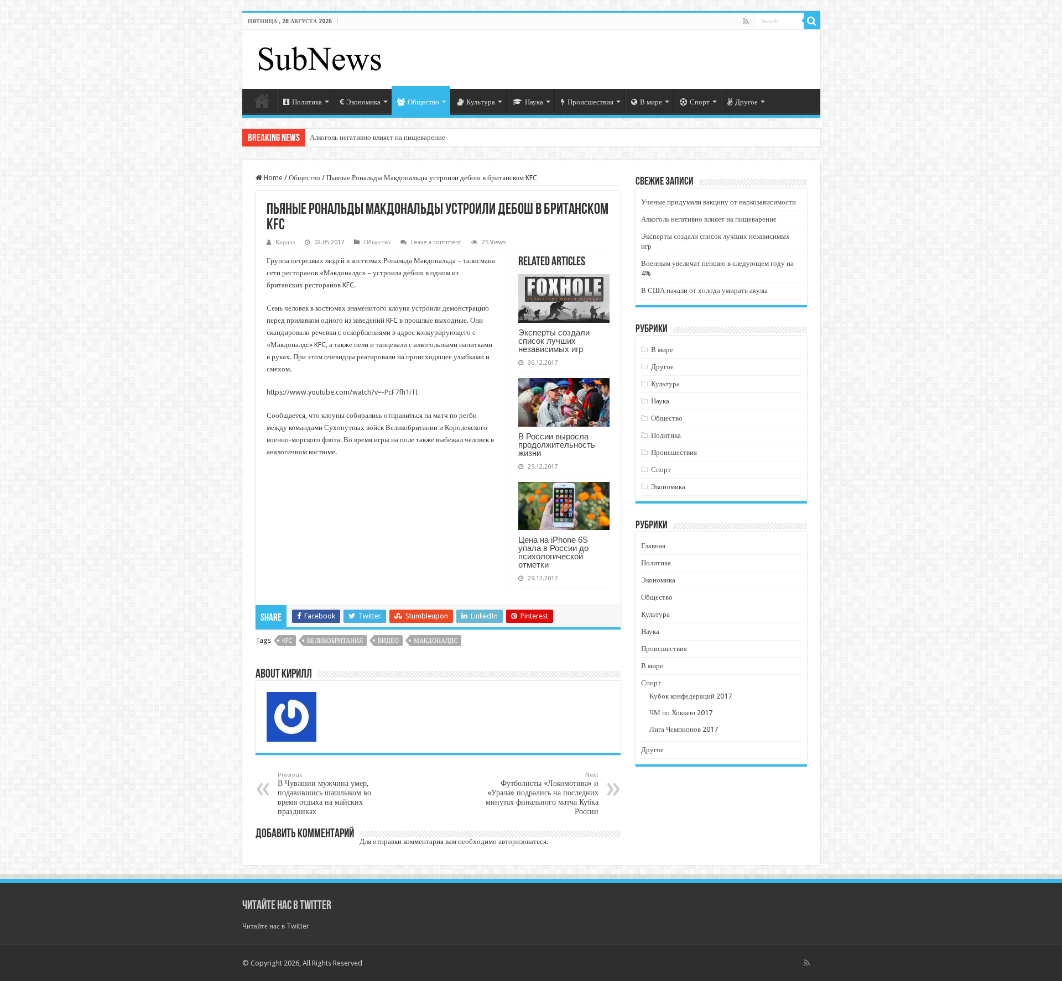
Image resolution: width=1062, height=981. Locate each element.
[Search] (812, 21)
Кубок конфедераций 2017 (690, 696)
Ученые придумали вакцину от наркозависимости (718, 202)
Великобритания (335, 640)
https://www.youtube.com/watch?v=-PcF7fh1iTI (342, 392)
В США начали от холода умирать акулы (704, 290)
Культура (480, 102)
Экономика (363, 102)
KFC (287, 640)
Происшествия (590, 102)
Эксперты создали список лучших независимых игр (554, 341)
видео (388, 640)
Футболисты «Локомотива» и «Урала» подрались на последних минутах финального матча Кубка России (542, 794)
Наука (534, 102)
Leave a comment (436, 242)
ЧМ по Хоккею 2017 (680, 713)
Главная (262, 100)
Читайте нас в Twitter (286, 906)
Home (272, 178)
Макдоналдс (435, 640)
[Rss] (746, 21)
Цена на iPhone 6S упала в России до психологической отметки (553, 552)
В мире (651, 102)
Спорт (700, 102)
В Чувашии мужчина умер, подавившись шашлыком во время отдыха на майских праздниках (324, 794)
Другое (746, 102)
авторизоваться (522, 841)
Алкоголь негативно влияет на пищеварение (377, 137)
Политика (307, 102)
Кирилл (285, 242)
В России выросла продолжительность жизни (556, 445)
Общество (423, 102)
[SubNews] (320, 57)
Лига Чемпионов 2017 (683, 729)
